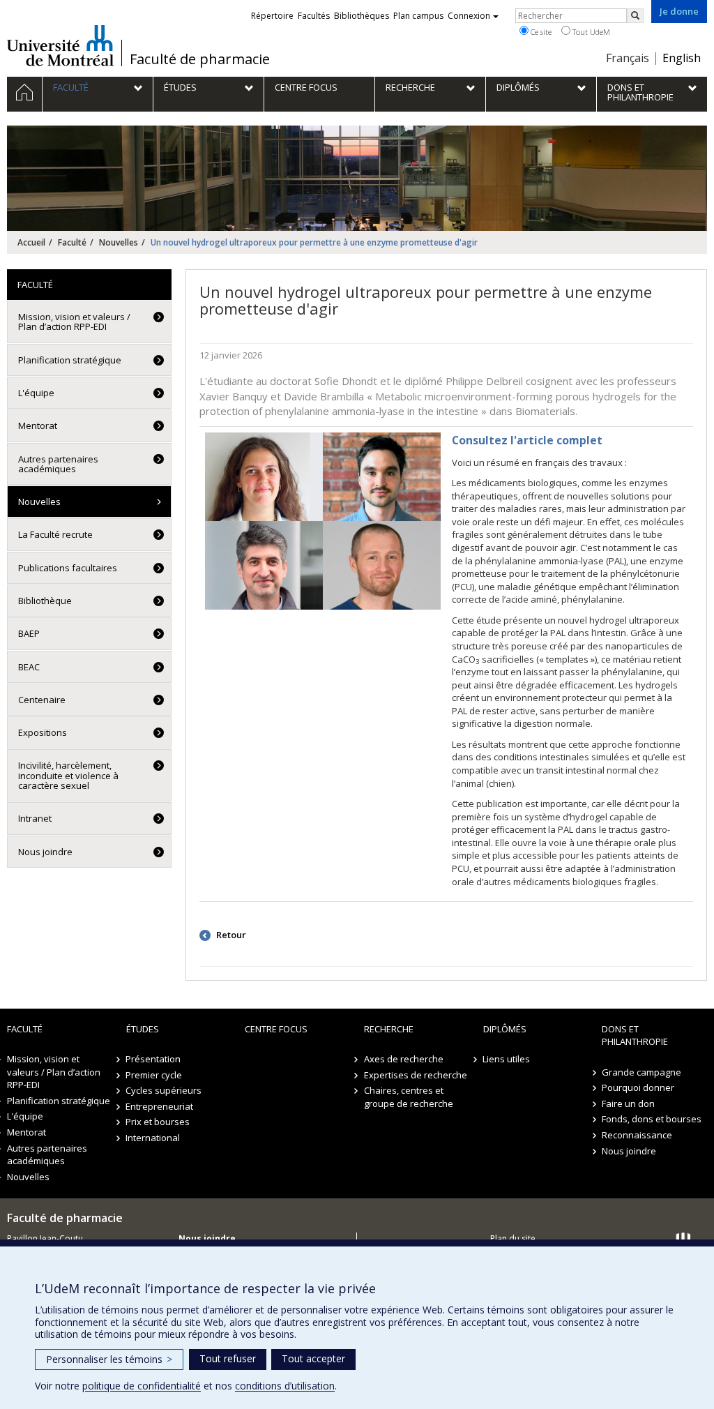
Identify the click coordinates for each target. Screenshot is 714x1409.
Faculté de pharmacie (200, 59)
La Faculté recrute (55, 534)
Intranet (35, 818)
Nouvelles (118, 242)
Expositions (42, 732)
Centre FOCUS (276, 1029)
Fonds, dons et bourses (651, 1119)
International (153, 1137)
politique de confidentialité (141, 1385)
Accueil (31, 242)
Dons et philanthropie (635, 1035)
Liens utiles (507, 1059)
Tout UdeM (590, 32)
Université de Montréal (60, 45)
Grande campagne (641, 1072)
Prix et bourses (158, 1121)
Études (142, 1029)
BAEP (29, 633)
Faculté (72, 242)
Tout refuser (227, 1358)
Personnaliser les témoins (109, 1359)
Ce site (540, 32)
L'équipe (36, 392)
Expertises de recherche (415, 1075)
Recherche (388, 1029)
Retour (230, 934)
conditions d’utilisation (285, 1385)
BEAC (29, 667)
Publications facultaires (67, 568)
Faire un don (628, 1103)
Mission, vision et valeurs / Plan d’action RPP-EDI (74, 321)
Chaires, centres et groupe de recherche (408, 1097)
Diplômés (504, 1029)
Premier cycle (154, 1075)
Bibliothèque (45, 600)
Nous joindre (45, 851)
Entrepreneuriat (160, 1106)
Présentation (153, 1059)
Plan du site (513, 1238)
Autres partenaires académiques (58, 464)
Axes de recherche (403, 1059)
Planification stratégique (69, 360)
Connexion (469, 16)
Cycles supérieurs (164, 1090)
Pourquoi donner (638, 1087)
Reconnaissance (637, 1135)
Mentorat (37, 425)
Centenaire (42, 699)
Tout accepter (313, 1358)
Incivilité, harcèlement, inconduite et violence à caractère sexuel (68, 775)
